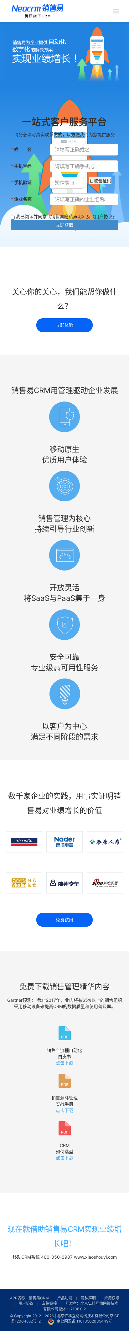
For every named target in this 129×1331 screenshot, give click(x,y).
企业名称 (21, 199)
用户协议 (26, 1303)
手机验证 (21, 182)
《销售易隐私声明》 (66, 216)
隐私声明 (88, 1298)
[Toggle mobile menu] (116, 11)
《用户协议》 (103, 216)
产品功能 (64, 1298)
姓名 (21, 149)
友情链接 (49, 1303)
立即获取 (64, 225)
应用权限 (111, 1298)
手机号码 (21, 165)
